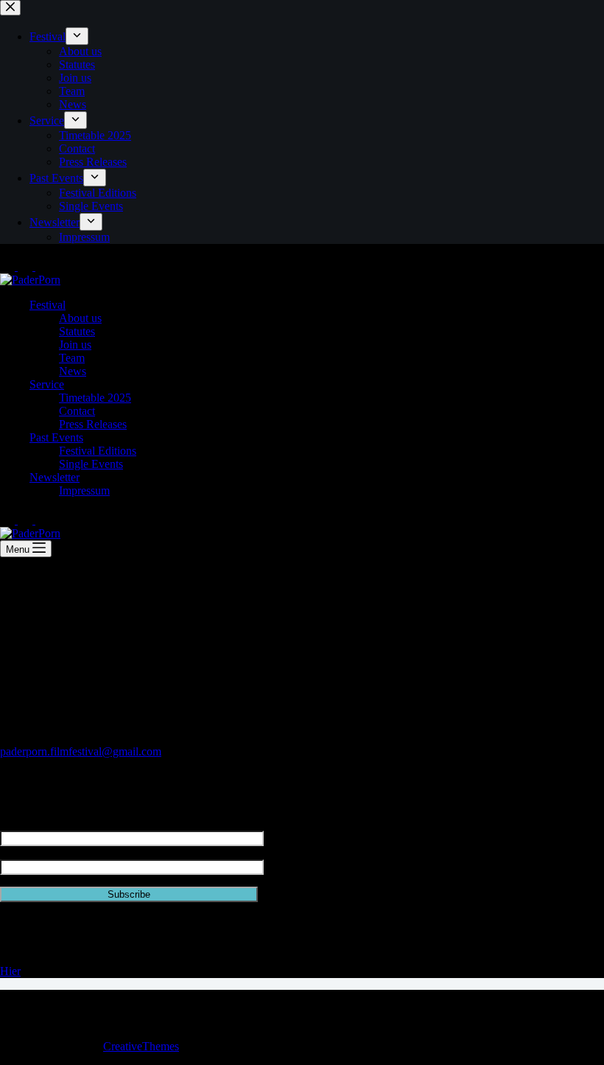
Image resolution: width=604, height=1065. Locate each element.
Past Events (56, 437)
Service (46, 384)
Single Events (91, 464)
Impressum (84, 490)
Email (13, 852)
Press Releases (93, 424)
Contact (77, 411)
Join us (75, 344)
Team (72, 358)
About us (80, 318)
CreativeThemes (141, 1046)
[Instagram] (9, 266)
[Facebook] (26, 266)
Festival (47, 304)
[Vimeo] (42, 266)
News (72, 371)
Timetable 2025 (95, 397)
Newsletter (54, 477)
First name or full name (54, 823)
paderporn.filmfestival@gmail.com (80, 751)
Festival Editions (97, 450)
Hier (10, 971)
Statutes (77, 331)
